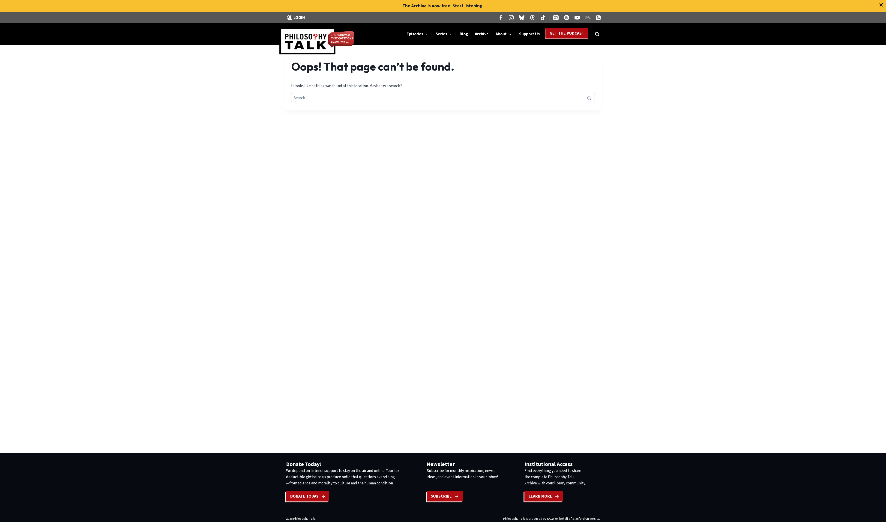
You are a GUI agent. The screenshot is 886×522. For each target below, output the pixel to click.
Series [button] (441, 34)
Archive (482, 34)
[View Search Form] (597, 34)
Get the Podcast (567, 33)
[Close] (881, 5)
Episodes (415, 34)
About (501, 34)
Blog (464, 34)
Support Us (531, 35)
